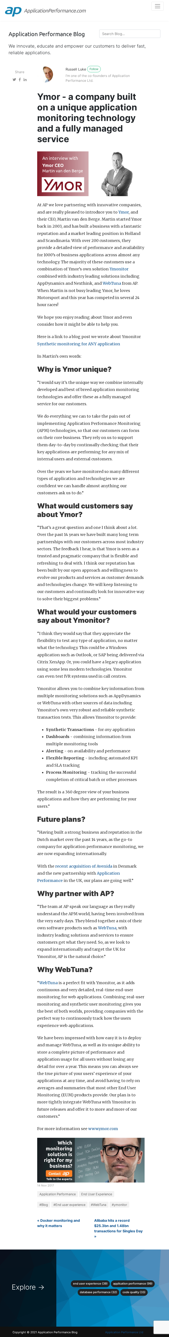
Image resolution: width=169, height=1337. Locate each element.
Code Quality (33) (134, 1292)
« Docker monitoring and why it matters (58, 1223)
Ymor (123, 212)
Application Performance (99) (132, 1283)
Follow (94, 69)
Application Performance (57, 1194)
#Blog (43, 1205)
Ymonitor (119, 269)
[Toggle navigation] (157, 6)
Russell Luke (76, 69)
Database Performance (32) (98, 1292)
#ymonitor (119, 1205)
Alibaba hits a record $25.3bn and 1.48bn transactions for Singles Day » (118, 1228)
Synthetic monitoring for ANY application (78, 344)
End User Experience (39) (90, 1283)
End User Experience (96, 1194)
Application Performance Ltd (124, 1332)
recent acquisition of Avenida (83, 866)
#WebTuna (98, 1205)
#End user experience (69, 1205)
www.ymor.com (103, 1128)
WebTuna (112, 283)
